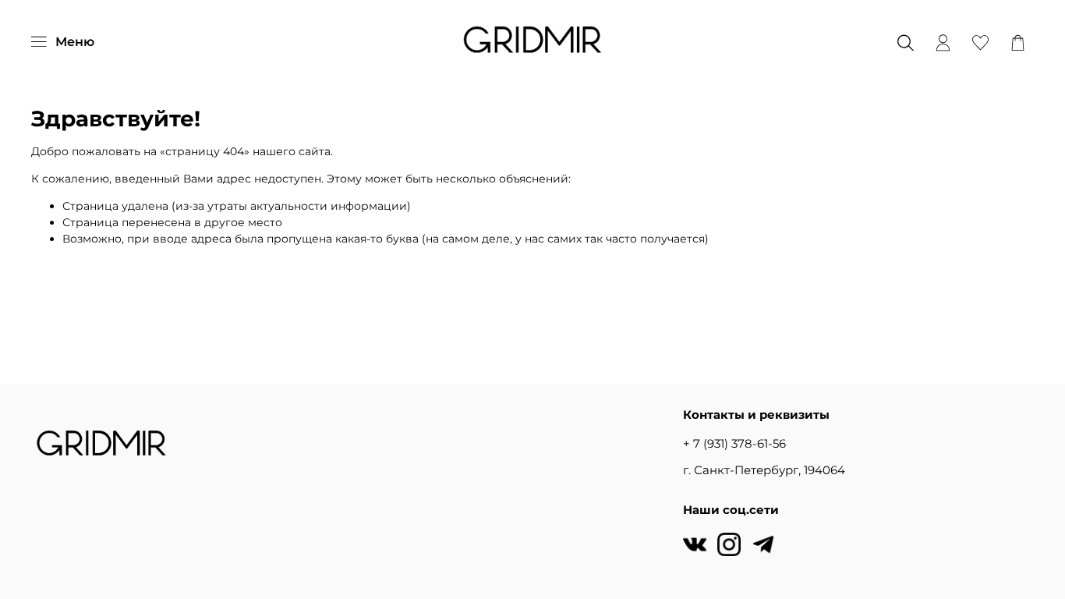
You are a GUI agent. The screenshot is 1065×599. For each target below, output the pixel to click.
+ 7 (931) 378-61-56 (734, 443)
